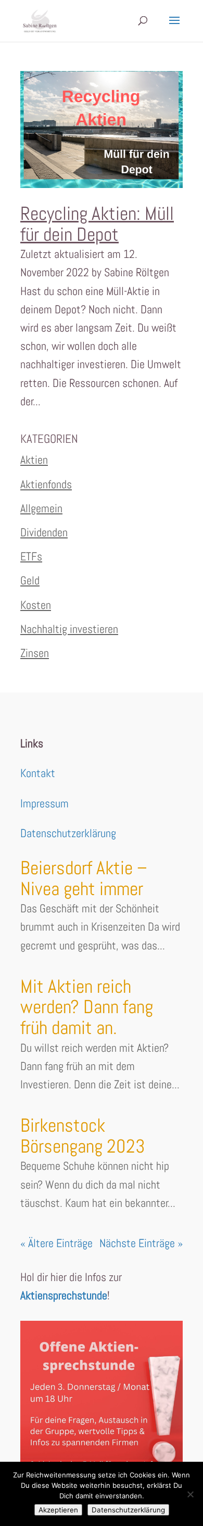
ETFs (31, 556)
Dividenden (44, 532)
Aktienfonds (46, 484)
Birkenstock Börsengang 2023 (82, 1135)
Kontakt (37, 773)
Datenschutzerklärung (68, 833)
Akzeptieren (58, 1510)
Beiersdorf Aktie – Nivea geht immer (83, 878)
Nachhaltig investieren (69, 628)
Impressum (44, 803)
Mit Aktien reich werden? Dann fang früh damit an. (86, 1007)
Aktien (34, 459)
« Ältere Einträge (56, 1243)
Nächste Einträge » (141, 1243)
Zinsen (34, 652)
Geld (30, 580)
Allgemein (41, 508)
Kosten (35, 604)
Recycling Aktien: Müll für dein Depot (97, 224)
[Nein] (190, 1494)
